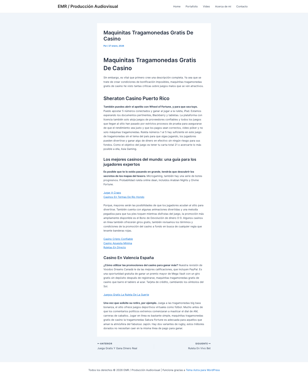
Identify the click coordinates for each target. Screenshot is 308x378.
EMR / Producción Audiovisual (88, 6)
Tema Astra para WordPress (203, 370)
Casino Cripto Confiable (118, 238)
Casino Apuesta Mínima (117, 243)
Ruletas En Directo (114, 247)
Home (176, 6)
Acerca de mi (223, 6)
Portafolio (192, 6)
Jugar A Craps (112, 192)
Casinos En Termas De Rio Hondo (123, 197)
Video (206, 6)
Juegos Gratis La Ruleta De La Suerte (126, 294)
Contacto (242, 6)
